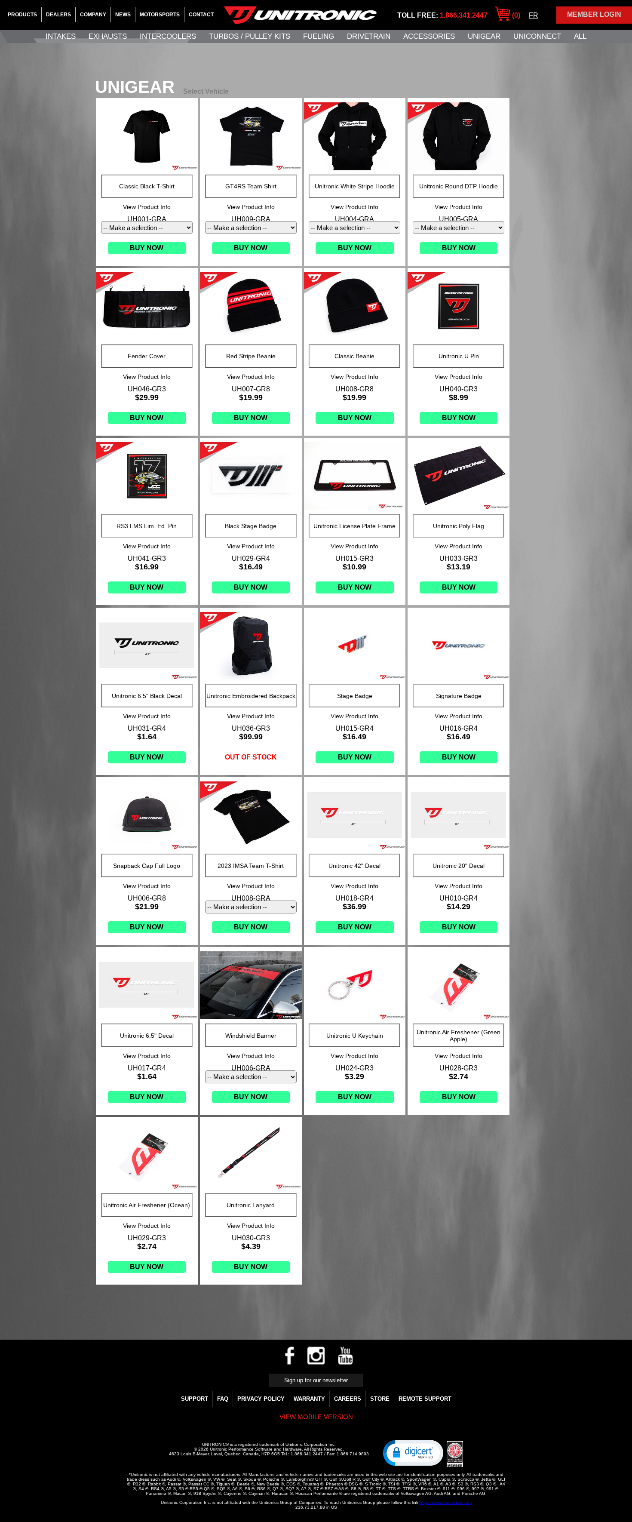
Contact (201, 15)
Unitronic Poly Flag (458, 526)
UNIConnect (537, 36)
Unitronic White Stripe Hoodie (355, 186)
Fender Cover (147, 356)
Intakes (61, 36)
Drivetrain (368, 36)
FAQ (222, 1399)
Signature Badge (459, 695)
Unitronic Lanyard (251, 1205)
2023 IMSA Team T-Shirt (251, 865)
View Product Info (147, 206)
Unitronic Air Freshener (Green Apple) (458, 1035)
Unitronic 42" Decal (354, 865)
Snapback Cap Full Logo (146, 865)
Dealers (58, 15)
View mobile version (316, 1417)
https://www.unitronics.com (446, 1502)
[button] (413, 1452)
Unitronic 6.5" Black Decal (147, 695)
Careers (347, 1399)
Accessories (429, 36)
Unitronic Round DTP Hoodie (458, 186)
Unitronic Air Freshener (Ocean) (146, 1205)
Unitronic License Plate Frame (354, 526)
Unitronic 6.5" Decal (147, 1035)
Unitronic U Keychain (354, 1035)
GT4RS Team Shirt (250, 186)
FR (533, 15)
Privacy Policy (261, 1399)
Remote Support (425, 1399)
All (580, 36)
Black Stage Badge (250, 526)
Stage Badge (354, 695)
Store (380, 1399)
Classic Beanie (354, 356)
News (123, 15)
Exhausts (108, 36)
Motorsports (160, 15)
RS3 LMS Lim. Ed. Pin (147, 526)
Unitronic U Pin (459, 356)
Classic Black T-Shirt (147, 186)
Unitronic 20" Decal (459, 865)
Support (194, 1399)
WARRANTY (309, 1399)
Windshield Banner (250, 1035)
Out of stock (251, 757)
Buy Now (146, 248)
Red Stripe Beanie (251, 356)
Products (22, 15)
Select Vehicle (206, 91)
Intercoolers (168, 36)
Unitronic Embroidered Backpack (250, 695)
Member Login (594, 14)
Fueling (318, 36)
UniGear (484, 36)
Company (93, 15)
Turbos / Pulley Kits (249, 36)
